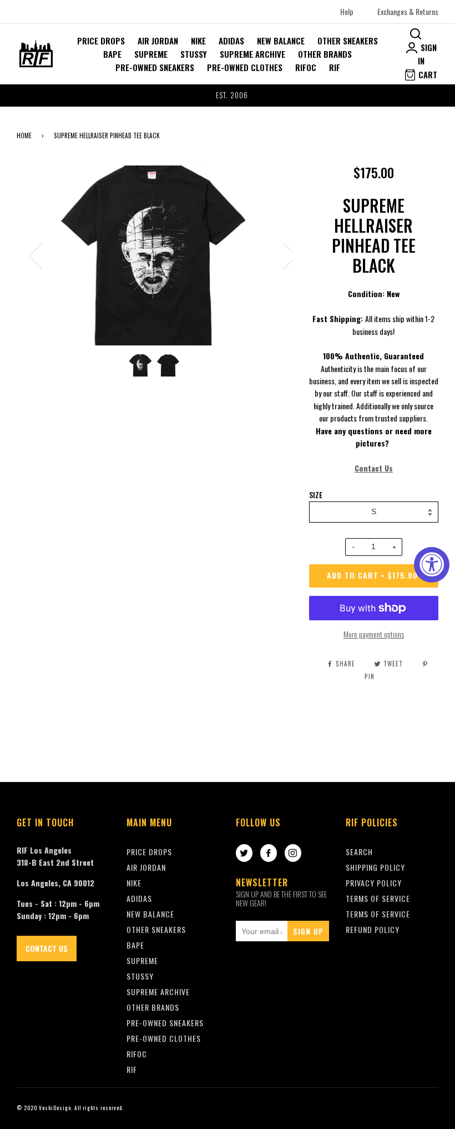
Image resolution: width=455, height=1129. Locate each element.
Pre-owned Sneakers (154, 67)
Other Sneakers (347, 40)
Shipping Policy (375, 867)
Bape (112, 54)
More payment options (373, 634)
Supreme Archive (252, 54)
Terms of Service (378, 914)
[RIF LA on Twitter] (244, 853)
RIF (334, 67)
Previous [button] (42, 255)
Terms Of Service (378, 898)
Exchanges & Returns (407, 11)
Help (346, 11)
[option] (227, 95)
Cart (426, 74)
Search (359, 851)
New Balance (281, 40)
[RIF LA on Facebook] (268, 853)
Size (315, 495)
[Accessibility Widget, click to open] (431, 565)
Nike (198, 40)
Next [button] (283, 255)
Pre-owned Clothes (244, 67)
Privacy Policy (374, 883)
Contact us (47, 948)
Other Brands (325, 54)
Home (24, 135)
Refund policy (373, 929)
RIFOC (305, 67)
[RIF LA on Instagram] (293, 853)
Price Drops (101, 40)
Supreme (151, 54)
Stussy (193, 54)
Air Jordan (158, 40)
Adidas (231, 40)
